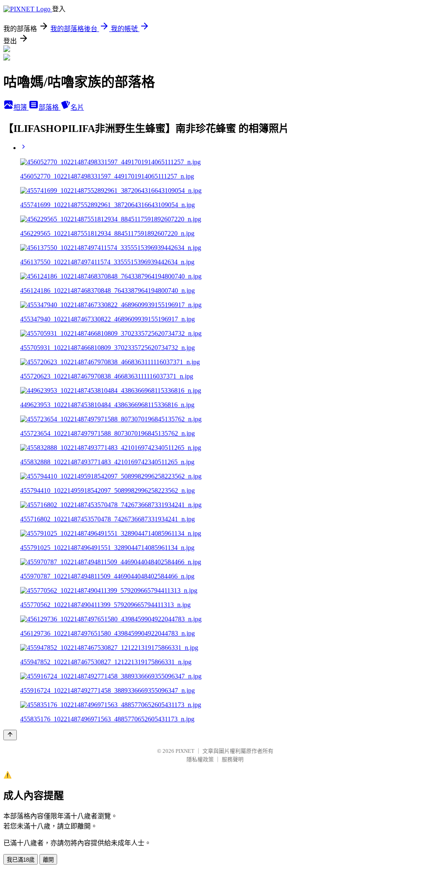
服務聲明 (233, 759)
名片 (77, 107)
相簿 (21, 107)
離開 (48, 860)
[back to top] (10, 735)
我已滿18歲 (20, 860)
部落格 (49, 107)
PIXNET (185, 751)
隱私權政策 (200, 759)
